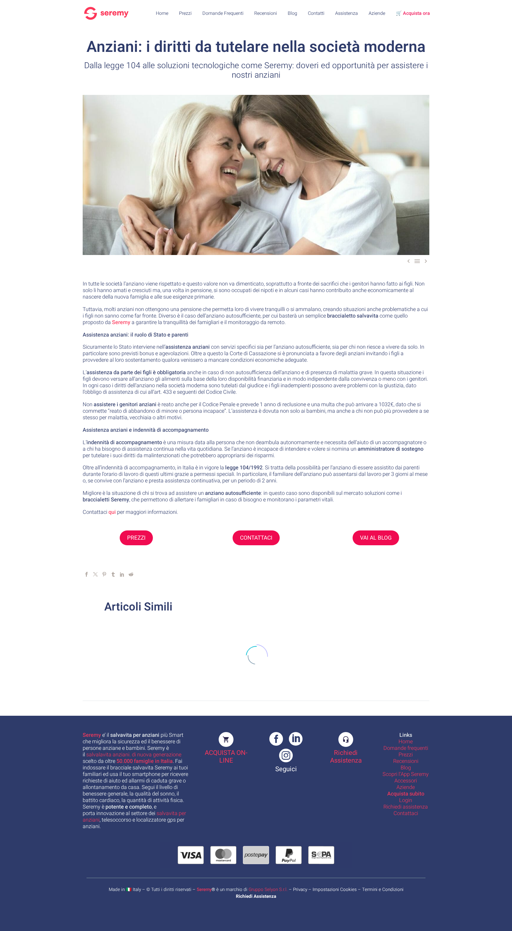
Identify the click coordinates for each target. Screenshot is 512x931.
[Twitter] (95, 574)
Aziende (377, 13)
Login (405, 800)
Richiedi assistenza (405, 807)
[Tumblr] (113, 574)
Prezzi (185, 13)
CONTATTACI (256, 538)
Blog (292, 13)
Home (162, 13)
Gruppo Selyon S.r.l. (268, 889)
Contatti (316, 13)
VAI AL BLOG (376, 538)
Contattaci (405, 813)
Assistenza (346, 13)
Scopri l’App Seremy (406, 774)
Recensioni (265, 13)
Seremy (204, 889)
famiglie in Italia (144, 761)
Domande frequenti (405, 748)
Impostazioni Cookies (335, 889)
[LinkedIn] (122, 574)
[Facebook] (86, 574)
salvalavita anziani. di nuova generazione (133, 755)
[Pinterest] (104, 574)
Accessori (405, 781)
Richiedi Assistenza (346, 756)
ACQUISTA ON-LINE (226, 756)
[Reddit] (131, 574)
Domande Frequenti (223, 13)
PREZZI (136, 538)
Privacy (300, 889)
